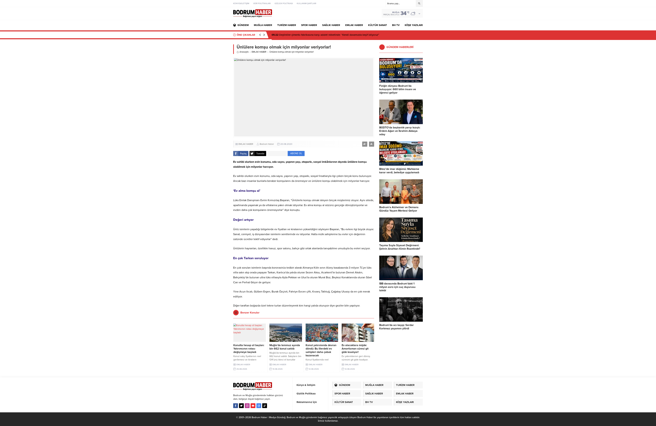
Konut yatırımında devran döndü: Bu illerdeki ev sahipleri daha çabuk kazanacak (321, 350)
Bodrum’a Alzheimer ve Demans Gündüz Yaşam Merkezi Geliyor (399, 209)
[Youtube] (253, 405)
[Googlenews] (258, 405)
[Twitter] (241, 405)
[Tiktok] (264, 405)
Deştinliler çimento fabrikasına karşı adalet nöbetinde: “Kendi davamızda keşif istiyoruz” (325, 34)
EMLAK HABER (259, 52)
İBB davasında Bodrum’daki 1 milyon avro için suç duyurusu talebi (397, 287)
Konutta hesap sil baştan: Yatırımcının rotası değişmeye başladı (248, 349)
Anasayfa (244, 52)
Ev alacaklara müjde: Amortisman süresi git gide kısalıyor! (355, 349)
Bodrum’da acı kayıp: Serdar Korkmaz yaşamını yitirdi (396, 326)
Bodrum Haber (267, 144)
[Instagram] (247, 405)
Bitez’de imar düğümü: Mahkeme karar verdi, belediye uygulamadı (399, 170)
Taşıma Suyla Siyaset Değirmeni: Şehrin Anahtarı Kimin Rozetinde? (399, 247)
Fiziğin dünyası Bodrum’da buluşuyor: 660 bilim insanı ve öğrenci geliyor (397, 89)
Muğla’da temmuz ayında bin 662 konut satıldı (284, 347)
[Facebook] (235, 405)
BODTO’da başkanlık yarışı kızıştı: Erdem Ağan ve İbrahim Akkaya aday (399, 131)
